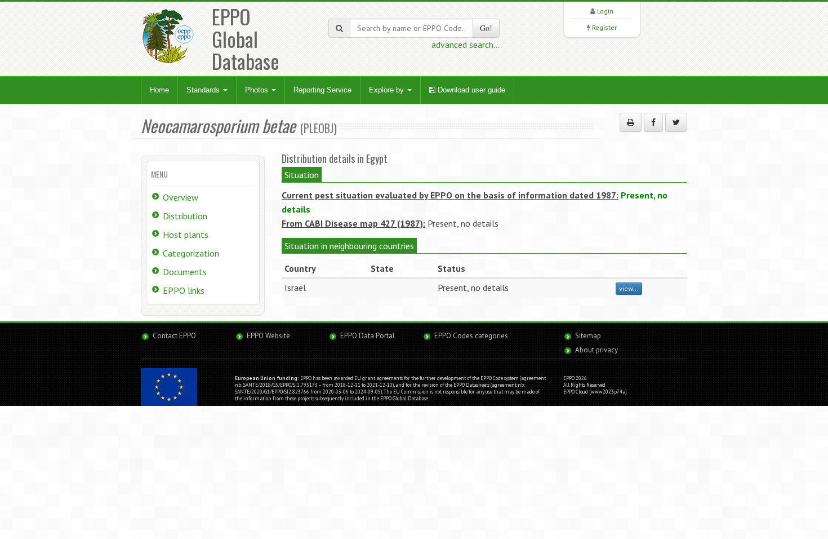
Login (605, 11)
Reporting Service (322, 90)
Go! (486, 28)
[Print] (631, 122)
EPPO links (183, 290)
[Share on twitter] (676, 122)
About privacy (596, 350)
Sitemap (588, 336)
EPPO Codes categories (471, 336)
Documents (185, 271)
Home (159, 90)
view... (629, 288)
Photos (257, 90)
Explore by (387, 90)
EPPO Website (268, 336)
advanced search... (465, 44)
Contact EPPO (174, 336)
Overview (180, 197)
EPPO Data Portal (367, 336)
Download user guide (470, 90)
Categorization (191, 253)
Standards (204, 90)
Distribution (185, 216)
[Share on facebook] (653, 122)
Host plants (185, 234)
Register (604, 27)
